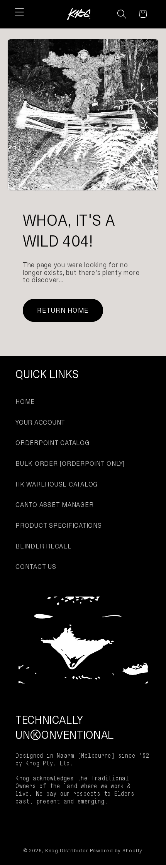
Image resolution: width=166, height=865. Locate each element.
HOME (25, 401)
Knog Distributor (66, 850)
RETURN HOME (62, 310)
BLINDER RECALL (43, 546)
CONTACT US (35, 566)
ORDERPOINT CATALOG (52, 442)
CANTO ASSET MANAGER (54, 504)
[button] (19, 12)
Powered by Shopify (116, 850)
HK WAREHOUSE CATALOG (56, 484)
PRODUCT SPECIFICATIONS (58, 525)
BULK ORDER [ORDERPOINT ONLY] (70, 463)
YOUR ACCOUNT (40, 422)
